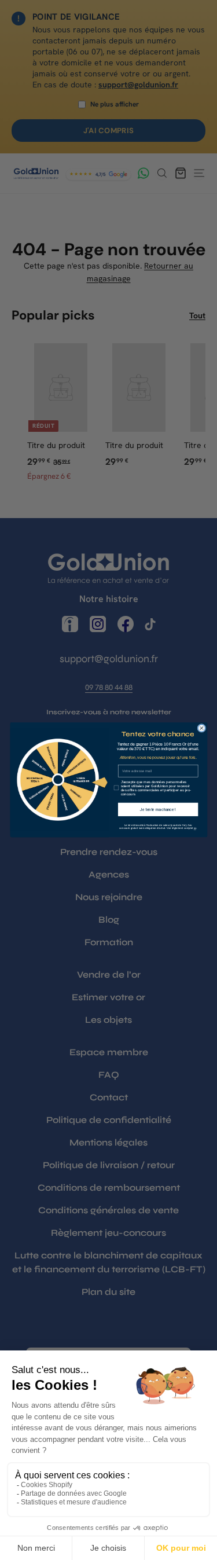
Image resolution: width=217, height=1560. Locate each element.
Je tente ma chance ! (157, 809)
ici (194, 829)
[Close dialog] (201, 728)
